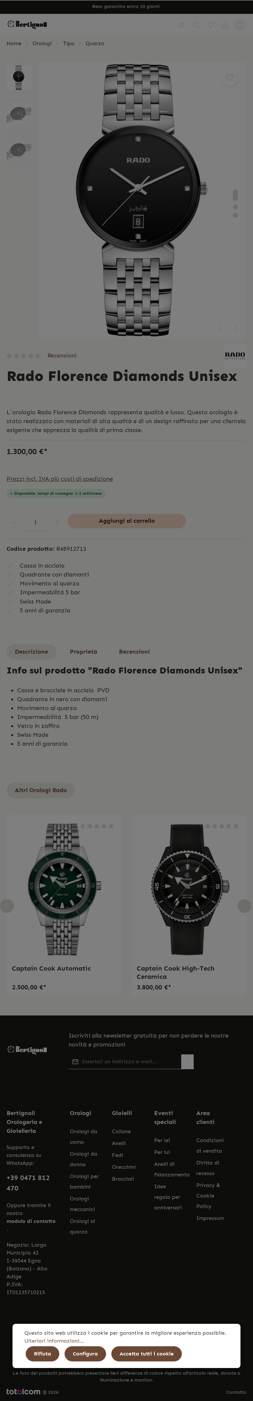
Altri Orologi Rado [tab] (41, 790)
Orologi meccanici (82, 1204)
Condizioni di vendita (210, 1145)
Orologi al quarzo (82, 1226)
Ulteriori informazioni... (54, 1341)
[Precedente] (221, 329)
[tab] (31, 652)
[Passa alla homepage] (27, 24)
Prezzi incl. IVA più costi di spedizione (60, 479)
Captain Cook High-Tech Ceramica (175, 972)
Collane (121, 1131)
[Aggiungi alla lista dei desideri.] (229, 77)
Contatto (236, 1392)
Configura (85, 1354)
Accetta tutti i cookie (147, 1354)
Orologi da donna (83, 1159)
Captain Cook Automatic (51, 968)
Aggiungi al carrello (127, 520)
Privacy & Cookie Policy (208, 1195)
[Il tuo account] (225, 25)
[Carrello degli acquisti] (239, 25)
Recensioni (61, 355)
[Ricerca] (196, 25)
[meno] (15, 522)
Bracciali (123, 1179)
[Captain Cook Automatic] (64, 889)
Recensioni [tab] (134, 651)
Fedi (117, 1155)
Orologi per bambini (84, 1181)
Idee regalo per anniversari (168, 1197)
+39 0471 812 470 (28, 1183)
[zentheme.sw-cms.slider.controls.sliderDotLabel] (235, 195)
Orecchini (124, 1167)
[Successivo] (236, 329)
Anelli (119, 1143)
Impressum (210, 1218)
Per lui (162, 1152)
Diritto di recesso (207, 1168)
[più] (56, 522)
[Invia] (187, 1061)
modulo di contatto (31, 1221)
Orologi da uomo (83, 1136)
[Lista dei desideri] (210, 25)
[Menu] (181, 25)
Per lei (162, 1140)
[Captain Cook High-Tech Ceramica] (189, 889)
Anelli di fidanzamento (172, 1169)
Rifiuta (42, 1354)
